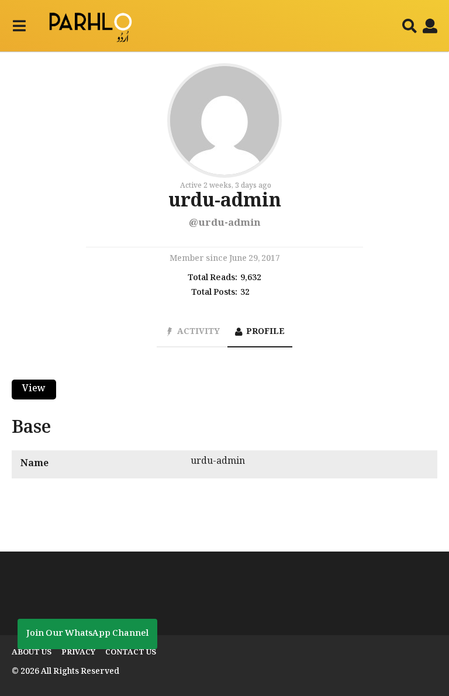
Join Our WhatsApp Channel (87, 634)
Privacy (78, 652)
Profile (265, 332)
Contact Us (130, 652)
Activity (198, 332)
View (34, 389)
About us (31, 652)
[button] (19, 25)
